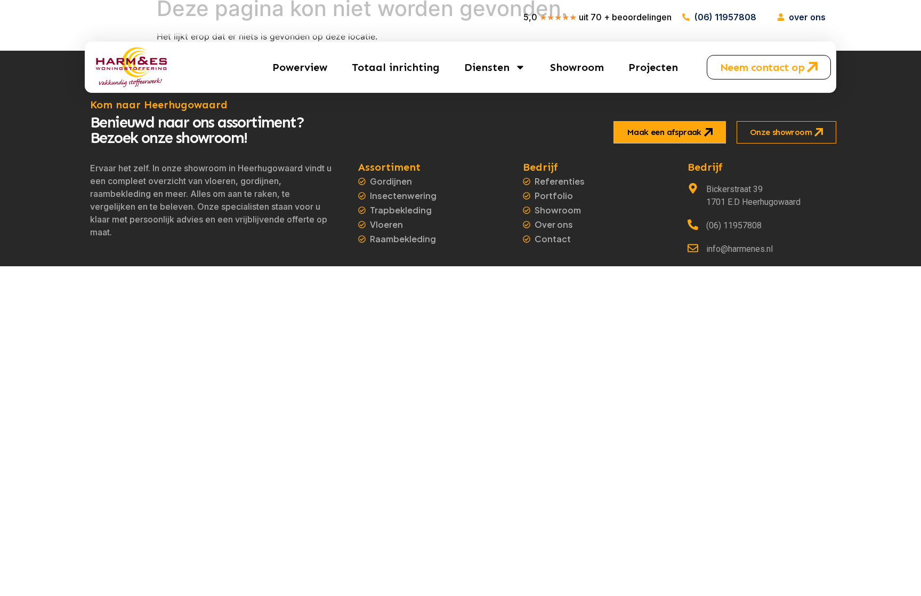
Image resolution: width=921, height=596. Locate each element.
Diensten (487, 67)
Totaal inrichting (396, 67)
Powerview (299, 67)
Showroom (577, 67)
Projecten (653, 67)
